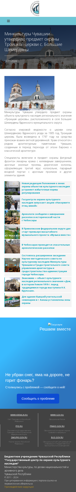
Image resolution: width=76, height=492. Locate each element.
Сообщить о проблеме (38, 398)
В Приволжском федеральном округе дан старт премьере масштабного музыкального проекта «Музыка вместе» (46, 231)
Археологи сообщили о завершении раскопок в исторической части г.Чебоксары (43, 217)
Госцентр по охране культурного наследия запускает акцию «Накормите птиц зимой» (46, 202)
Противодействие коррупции (19, 486)
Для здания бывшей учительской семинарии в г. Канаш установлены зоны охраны (46, 300)
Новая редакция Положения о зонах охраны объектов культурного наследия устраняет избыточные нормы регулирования (46, 188)
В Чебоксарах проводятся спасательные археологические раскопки (46, 246)
